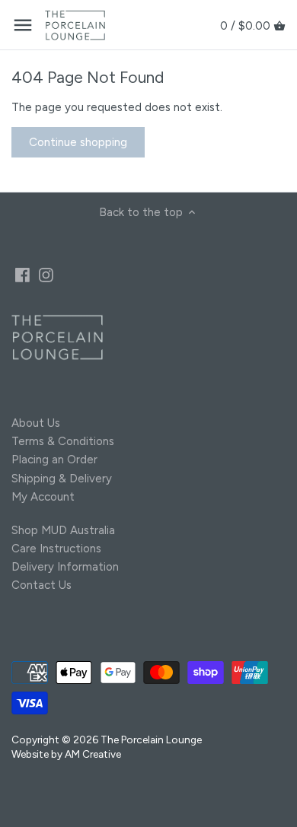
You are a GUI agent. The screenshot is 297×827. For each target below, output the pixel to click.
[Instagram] (46, 274)
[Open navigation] (22, 25)
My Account (43, 497)
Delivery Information (65, 567)
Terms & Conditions (62, 441)
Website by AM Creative (66, 754)
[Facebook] (22, 274)
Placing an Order (54, 459)
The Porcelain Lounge (151, 739)
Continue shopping (78, 142)
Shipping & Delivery (61, 478)
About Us (35, 423)
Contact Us (41, 585)
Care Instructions (56, 548)
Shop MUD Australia (63, 530)
